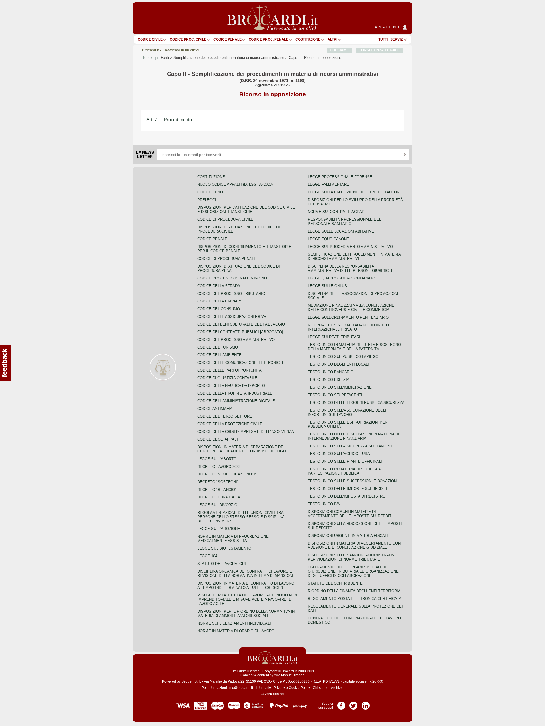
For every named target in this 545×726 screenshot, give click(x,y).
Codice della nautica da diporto (231, 385)
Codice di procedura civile (225, 219)
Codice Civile (150, 39)
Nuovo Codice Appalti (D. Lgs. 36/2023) (235, 184)
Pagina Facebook (341, 704)
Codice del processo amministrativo (236, 339)
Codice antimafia (214, 408)
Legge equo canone (328, 239)
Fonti (165, 57)
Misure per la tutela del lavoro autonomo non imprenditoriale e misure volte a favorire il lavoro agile (247, 599)
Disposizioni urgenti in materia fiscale (348, 535)
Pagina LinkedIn (366, 704)
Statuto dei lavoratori (221, 564)
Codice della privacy (219, 301)
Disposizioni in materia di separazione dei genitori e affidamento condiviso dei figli (241, 449)
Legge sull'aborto (216, 459)
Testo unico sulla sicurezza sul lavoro (350, 446)
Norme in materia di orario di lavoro (235, 631)
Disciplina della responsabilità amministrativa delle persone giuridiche (351, 268)
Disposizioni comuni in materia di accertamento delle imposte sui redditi (350, 514)
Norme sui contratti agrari (337, 212)
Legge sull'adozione (218, 529)
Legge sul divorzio (217, 505)
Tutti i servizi (390, 39)
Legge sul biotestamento (224, 548)
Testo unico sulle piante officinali (345, 461)
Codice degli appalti (218, 439)
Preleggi (206, 200)
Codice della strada (218, 286)
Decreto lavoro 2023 (218, 466)
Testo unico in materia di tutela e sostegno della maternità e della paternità (354, 347)
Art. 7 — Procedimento (169, 119)
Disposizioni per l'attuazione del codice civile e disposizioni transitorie (246, 209)
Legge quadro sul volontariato (341, 278)
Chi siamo (320, 688)
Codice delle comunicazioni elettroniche (241, 362)
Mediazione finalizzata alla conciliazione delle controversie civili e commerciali (351, 307)
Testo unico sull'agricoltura (339, 454)
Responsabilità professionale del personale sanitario (344, 221)
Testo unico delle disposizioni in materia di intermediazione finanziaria (353, 436)
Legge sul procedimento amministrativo (350, 247)
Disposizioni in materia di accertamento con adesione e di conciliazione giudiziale (354, 545)
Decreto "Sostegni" (217, 482)
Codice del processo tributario (231, 293)
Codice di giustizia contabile (227, 378)
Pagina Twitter (353, 704)
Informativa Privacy (270, 688)
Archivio (337, 688)
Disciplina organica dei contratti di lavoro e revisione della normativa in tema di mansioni (245, 573)
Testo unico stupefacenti (335, 395)
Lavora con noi (272, 694)
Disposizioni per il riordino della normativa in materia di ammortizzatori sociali (246, 613)
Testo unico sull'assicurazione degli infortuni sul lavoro (347, 412)
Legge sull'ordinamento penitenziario (348, 317)
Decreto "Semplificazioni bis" (228, 474)
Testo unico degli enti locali (338, 364)
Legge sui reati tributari (334, 337)
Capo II (315, 57)
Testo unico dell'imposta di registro (346, 496)
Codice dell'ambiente (219, 355)
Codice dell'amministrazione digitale (236, 401)
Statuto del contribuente (335, 583)
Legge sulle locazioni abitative (341, 231)
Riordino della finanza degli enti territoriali (356, 591)
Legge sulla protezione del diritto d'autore (355, 192)
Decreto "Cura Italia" (219, 497)
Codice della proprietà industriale (234, 393)
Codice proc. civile (188, 39)
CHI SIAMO (339, 50)
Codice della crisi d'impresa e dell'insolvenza (245, 431)
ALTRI (332, 39)
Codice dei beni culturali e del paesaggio (241, 324)
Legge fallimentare (328, 184)
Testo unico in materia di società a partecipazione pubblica (344, 471)
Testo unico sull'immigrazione (340, 387)
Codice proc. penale (268, 39)
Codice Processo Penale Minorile (233, 278)
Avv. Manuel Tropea (289, 675)
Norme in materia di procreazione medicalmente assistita (233, 538)
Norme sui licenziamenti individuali (234, 623)
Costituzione (307, 39)
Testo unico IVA (324, 504)
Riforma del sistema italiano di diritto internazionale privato (348, 327)
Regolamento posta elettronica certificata (354, 598)
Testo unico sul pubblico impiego (343, 356)
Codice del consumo (218, 309)
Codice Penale (227, 39)
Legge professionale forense (340, 177)
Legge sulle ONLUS (327, 286)
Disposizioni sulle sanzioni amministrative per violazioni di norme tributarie (352, 557)
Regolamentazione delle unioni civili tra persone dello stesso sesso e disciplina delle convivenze (240, 516)
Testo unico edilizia (328, 379)
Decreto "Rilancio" (216, 489)
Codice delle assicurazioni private (234, 316)
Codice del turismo (217, 347)
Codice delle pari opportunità (229, 370)
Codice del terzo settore (224, 416)
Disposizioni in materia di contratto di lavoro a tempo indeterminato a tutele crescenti (245, 585)
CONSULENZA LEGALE (379, 50)
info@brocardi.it (241, 688)
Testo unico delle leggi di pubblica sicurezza (356, 402)
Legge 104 (207, 556)
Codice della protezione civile (229, 424)
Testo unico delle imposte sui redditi (347, 489)
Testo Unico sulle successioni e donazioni (353, 481)
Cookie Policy (299, 688)
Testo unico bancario (330, 372)
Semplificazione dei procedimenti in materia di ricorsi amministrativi (228, 57)
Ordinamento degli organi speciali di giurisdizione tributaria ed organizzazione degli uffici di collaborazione (353, 571)
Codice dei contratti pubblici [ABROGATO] (240, 332)
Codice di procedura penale (226, 258)
